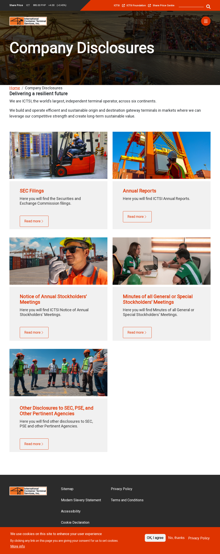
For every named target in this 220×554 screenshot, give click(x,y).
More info (17, 546)
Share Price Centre (163, 5)
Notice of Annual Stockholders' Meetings (53, 299)
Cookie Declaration (75, 522)
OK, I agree (155, 538)
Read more (32, 221)
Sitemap (67, 489)
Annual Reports (139, 190)
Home (14, 88)
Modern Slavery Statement (81, 500)
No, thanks (176, 538)
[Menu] (206, 21)
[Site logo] (28, 21)
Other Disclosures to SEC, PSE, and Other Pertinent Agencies (56, 410)
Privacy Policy (121, 489)
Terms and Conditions (127, 500)
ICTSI (117, 5)
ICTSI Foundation (136, 5)
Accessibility (71, 511)
